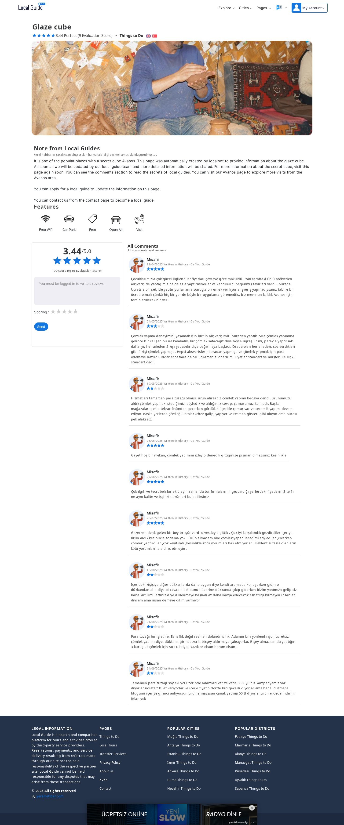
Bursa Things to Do (182, 780)
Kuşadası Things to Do (252, 771)
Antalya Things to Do (183, 745)
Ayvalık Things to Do (251, 780)
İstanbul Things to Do (184, 754)
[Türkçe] (155, 35)
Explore (225, 8)
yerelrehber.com (50, 796)
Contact (105, 788)
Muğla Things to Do (182, 736)
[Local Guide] (31, 6)
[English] (148, 35)
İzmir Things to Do (181, 762)
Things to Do (131, 35)
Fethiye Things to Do (251, 736)
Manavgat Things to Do (253, 762)
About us (106, 771)
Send (41, 327)
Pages (262, 8)
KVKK (103, 780)
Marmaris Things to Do (253, 745)
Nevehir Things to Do (184, 788)
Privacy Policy (109, 762)
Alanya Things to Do (250, 754)
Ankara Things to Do (183, 771)
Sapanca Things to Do (252, 788)
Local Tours (108, 745)
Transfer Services (112, 754)
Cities (244, 8)
